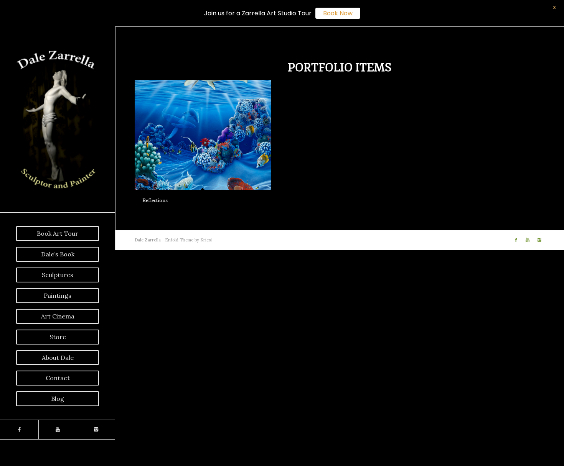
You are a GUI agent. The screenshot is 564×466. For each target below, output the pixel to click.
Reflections (155, 200)
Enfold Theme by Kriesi (188, 240)
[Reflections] (203, 135)
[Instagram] (96, 429)
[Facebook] (19, 429)
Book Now (338, 13)
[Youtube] (57, 429)
